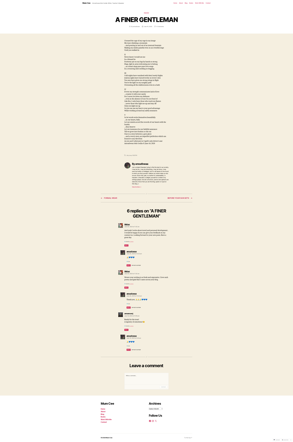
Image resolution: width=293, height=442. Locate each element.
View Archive (136, 187)
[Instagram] (153, 421)
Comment (163, 387)
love (130, 155)
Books (191, 3)
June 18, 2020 (148, 26)
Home (175, 3)
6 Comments (160, 26)
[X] (156, 421)
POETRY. (134, 155)
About (181, 3)
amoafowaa (136, 26)
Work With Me (199, 3)
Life (128, 155)
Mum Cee (86, 3)
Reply (126, 245)
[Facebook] (150, 421)
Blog (186, 3)
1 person (131, 241)
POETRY (146, 13)
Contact (208, 3)
